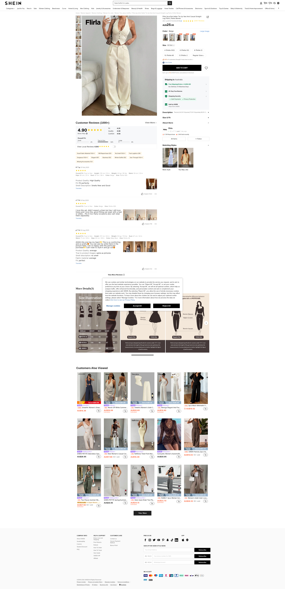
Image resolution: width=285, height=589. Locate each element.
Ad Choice (113, 585)
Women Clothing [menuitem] (44, 8)
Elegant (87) (95, 157)
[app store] (183, 541)
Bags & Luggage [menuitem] (156, 8)
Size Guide (97, 553)
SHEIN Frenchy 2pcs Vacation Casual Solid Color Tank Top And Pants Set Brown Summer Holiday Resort (196, 452)
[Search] (170, 3)
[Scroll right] (278, 8)
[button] (274, 3)
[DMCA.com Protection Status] (151, 580)
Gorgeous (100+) (82, 157)
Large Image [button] (204, 31)
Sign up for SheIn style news (155, 546)
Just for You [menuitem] (21, 8)
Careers (79, 544)
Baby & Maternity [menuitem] (236, 8)
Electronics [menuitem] (198, 8)
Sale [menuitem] (35, 8)
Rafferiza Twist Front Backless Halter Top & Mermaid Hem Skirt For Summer (142, 454)
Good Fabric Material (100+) (86, 153)
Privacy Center (81, 582)
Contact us (113, 539)
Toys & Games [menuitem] (223, 8)
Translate (78, 188)
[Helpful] (142, 194)
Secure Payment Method (115, 542)
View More (142, 513)
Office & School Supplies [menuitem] (273, 8)
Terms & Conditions (123, 582)
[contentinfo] (177, 575)
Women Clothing (97, 13)
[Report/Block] (155, 194)
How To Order (98, 547)
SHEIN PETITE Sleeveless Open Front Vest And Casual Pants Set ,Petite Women (89, 454)
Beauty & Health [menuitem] (137, 8)
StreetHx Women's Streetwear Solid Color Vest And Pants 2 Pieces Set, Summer (89, 407)
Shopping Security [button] (175, 96)
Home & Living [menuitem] (73, 8)
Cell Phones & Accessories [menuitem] (184, 8)
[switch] (114, 146)
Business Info (104, 585)
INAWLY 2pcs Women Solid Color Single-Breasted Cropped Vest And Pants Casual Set (169, 498)
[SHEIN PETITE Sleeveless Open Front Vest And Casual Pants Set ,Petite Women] (89, 434)
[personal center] (261, 3)
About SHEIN (81, 539)
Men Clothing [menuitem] (84, 8)
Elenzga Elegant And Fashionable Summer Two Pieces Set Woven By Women (169, 407)
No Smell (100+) (120, 153)
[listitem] (170, 158)
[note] (89, 402)
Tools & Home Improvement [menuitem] (254, 8)
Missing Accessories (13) (85, 161)
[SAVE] (206, 68)
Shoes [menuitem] (147, 8)
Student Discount (82, 547)
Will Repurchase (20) (104, 153)
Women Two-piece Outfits (123, 13)
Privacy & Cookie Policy (95, 582)
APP (182, 535)
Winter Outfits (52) (120, 157)
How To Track (98, 550)
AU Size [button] (169, 45)
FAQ (78, 549)
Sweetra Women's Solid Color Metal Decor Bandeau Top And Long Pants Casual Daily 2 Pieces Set (142, 407)
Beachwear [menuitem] (56, 8)
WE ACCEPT (148, 572)
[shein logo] (13, 3)
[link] (265, 3)
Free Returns (97, 542)
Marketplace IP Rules (83, 585)
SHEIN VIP (97, 555)
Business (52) (107, 157)
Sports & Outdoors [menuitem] (211, 8)
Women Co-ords (108, 13)
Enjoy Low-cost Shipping (98, 538)
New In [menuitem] (29, 8)
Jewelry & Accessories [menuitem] (103, 8)
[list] (161, 540)
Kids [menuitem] (92, 8)
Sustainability (81, 541)
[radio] (165, 37)
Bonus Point (114, 545)
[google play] (187, 541)
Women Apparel (85, 13)
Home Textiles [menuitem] (169, 8)
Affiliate (96, 558)
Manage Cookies (110, 582)
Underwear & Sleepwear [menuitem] (121, 8)
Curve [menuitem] (64, 8)
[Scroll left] (276, 8)
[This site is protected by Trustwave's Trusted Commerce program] (145, 580)
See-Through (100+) (136, 157)
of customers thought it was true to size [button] (178, 59)
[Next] (206, 323)
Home (77, 13)
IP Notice (95, 585)
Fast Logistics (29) (134, 153)
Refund (96, 545)
